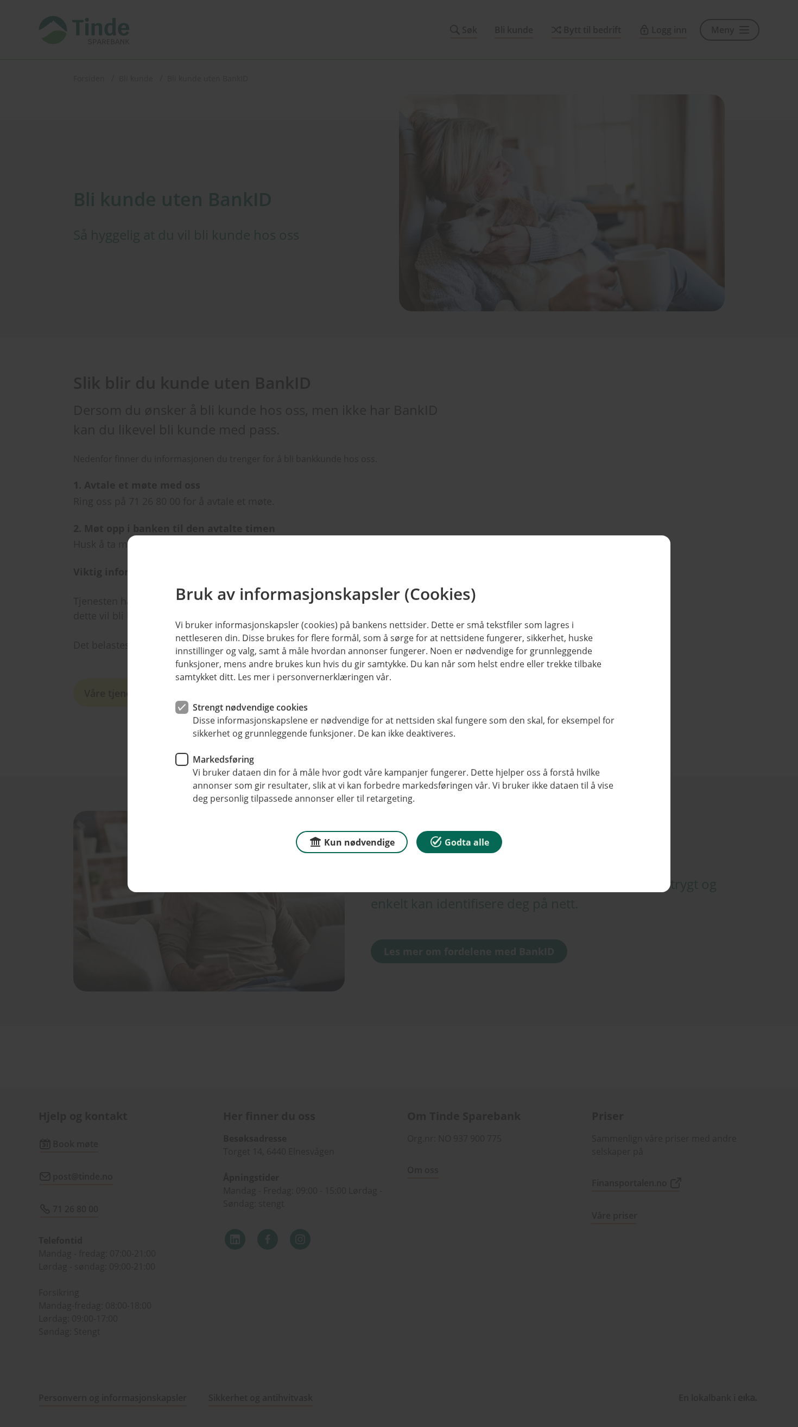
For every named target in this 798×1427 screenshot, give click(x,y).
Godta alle (467, 842)
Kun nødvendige (359, 842)
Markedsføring (223, 759)
